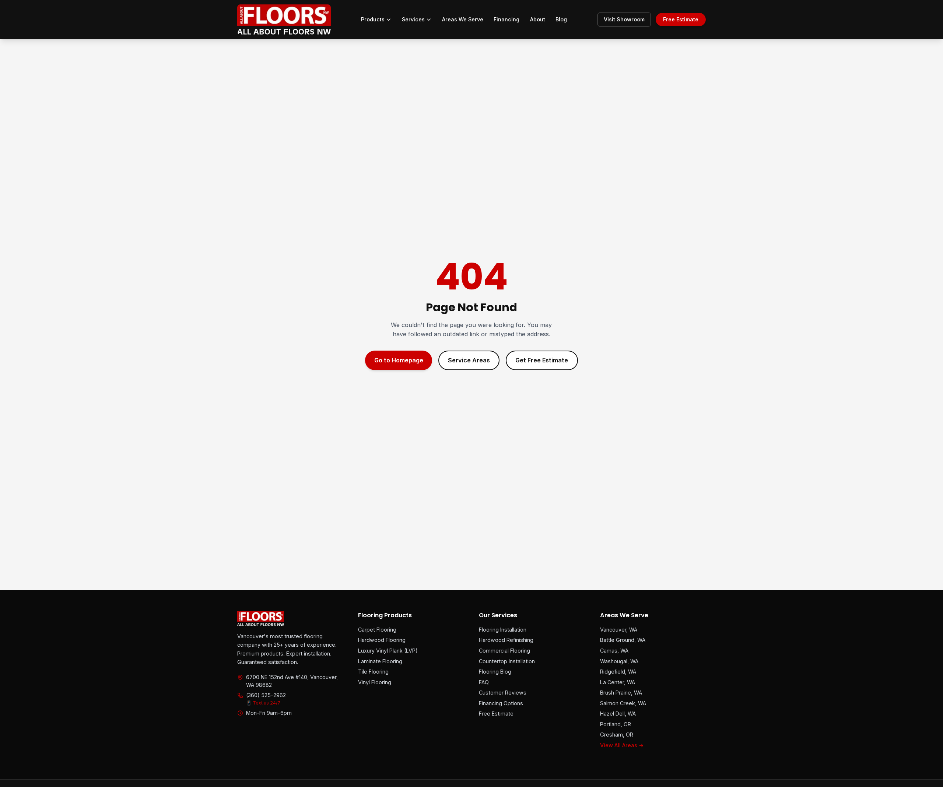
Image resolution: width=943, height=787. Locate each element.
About (537, 19)
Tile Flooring (373, 671)
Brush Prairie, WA (621, 692)
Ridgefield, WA (618, 671)
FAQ (484, 682)
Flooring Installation (502, 629)
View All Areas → (622, 745)
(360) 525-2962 (266, 695)
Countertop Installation (507, 661)
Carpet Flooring (377, 629)
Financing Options (501, 703)
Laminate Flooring (380, 661)
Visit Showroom (624, 19)
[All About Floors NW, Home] (284, 19)
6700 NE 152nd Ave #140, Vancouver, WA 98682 (292, 681)
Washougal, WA (619, 661)
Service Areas (469, 360)
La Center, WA (617, 682)
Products (373, 19)
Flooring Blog (495, 671)
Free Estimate (680, 19)
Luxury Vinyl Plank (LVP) (388, 650)
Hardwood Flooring (382, 640)
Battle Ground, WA (622, 640)
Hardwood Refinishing (506, 640)
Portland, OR (615, 724)
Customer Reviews (502, 692)
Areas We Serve (462, 19)
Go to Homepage (398, 360)
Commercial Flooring (504, 650)
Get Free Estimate (541, 360)
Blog (561, 19)
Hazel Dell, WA (618, 713)
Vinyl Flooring (374, 682)
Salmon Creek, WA (623, 703)
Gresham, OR (616, 734)
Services (413, 19)
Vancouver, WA (618, 629)
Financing (506, 19)
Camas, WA (614, 650)
